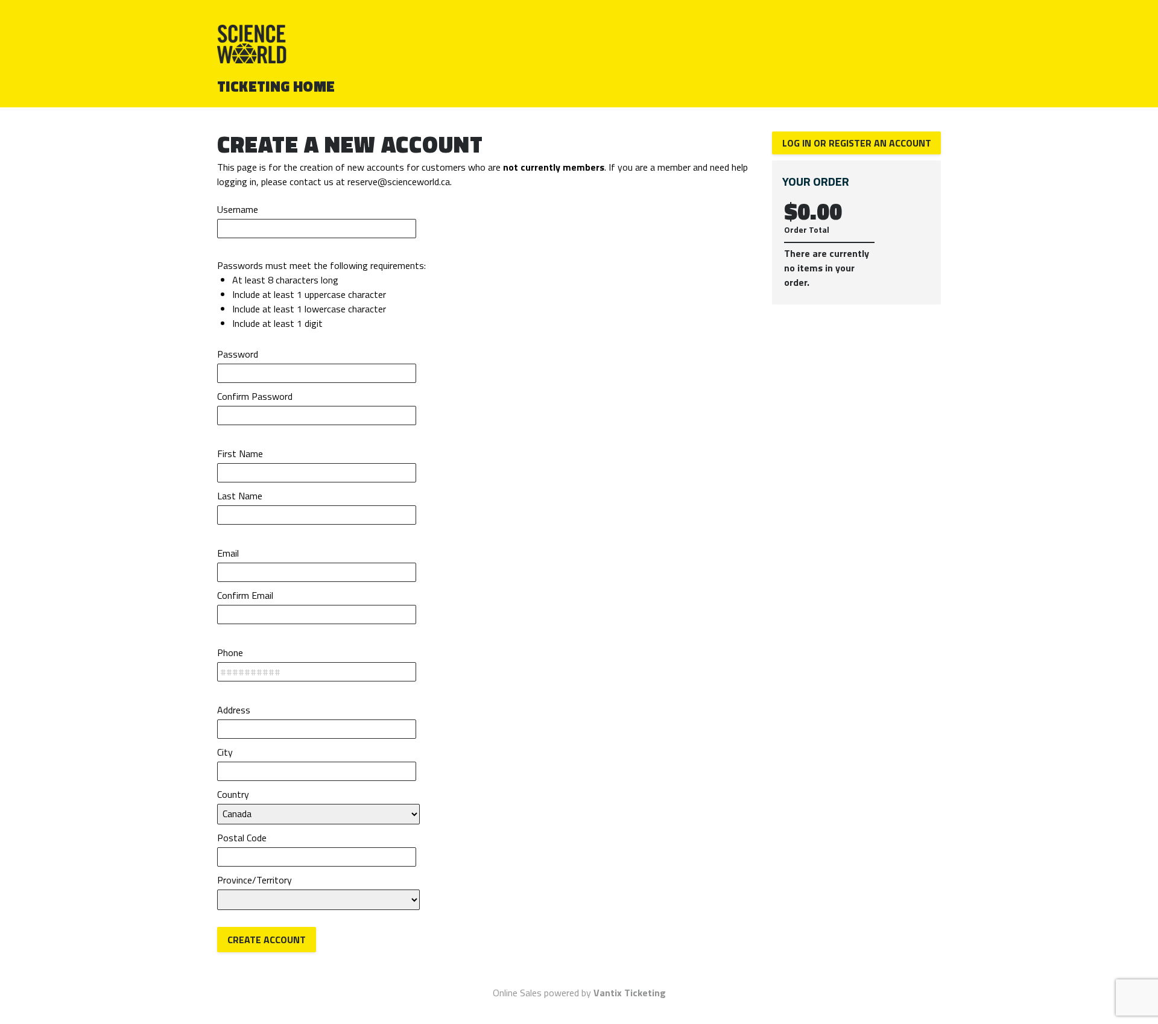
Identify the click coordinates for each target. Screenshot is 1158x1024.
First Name (240, 453)
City (225, 752)
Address (233, 710)
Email (228, 553)
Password (237, 354)
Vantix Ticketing (629, 992)
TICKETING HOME (276, 86)
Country (233, 794)
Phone (230, 652)
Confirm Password (255, 396)
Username (237, 209)
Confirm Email (245, 595)
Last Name (239, 495)
